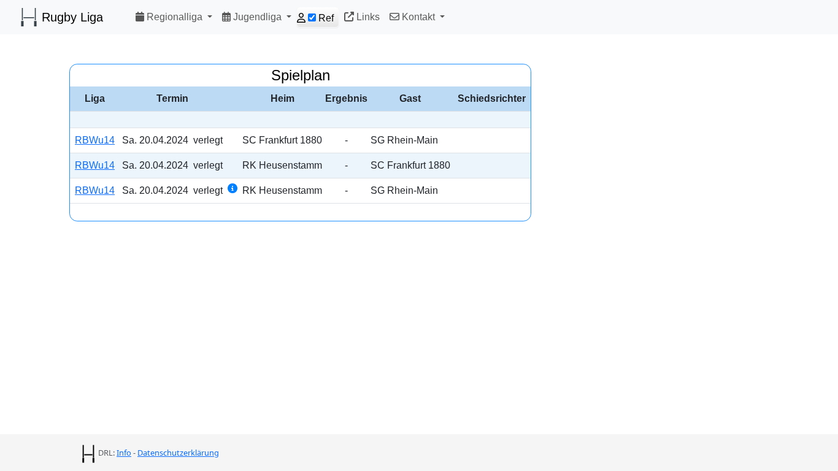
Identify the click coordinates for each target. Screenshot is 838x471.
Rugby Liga (70, 17)
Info (124, 452)
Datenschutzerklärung (178, 452)
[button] (174, 17)
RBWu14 (95, 140)
